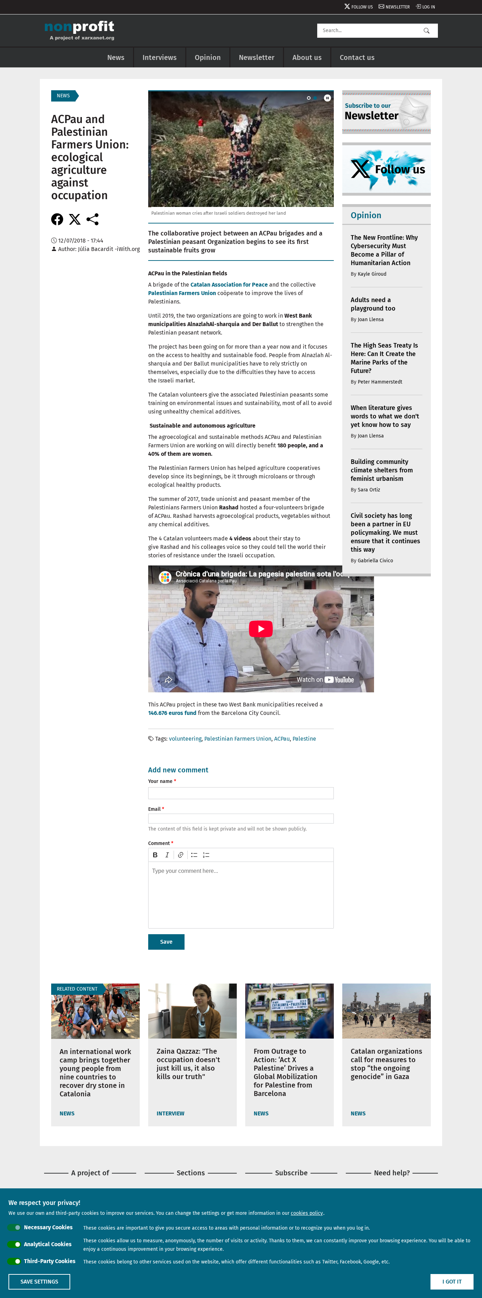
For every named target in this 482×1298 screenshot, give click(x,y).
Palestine (304, 738)
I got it (452, 1281)
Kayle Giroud (372, 274)
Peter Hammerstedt (380, 382)
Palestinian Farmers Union (237, 738)
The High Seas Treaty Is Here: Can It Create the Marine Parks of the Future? (384, 358)
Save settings (39, 1281)
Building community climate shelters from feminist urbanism (382, 470)
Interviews (160, 57)
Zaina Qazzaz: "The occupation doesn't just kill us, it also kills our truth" (188, 1064)
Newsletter (398, 7)
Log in (428, 7)
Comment (159, 843)
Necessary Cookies (48, 1227)
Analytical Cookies (48, 1244)
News (116, 57)
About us (307, 57)
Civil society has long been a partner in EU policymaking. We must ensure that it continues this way (385, 532)
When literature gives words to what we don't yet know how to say (385, 416)
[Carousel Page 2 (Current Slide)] (315, 98)
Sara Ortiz (369, 490)
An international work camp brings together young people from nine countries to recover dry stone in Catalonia (95, 1072)
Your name (160, 781)
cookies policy (307, 1213)
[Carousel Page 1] (309, 98)
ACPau (282, 738)
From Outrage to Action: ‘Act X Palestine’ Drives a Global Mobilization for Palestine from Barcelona (286, 1072)
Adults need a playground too (373, 304)
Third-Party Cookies (50, 1261)
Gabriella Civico (375, 561)
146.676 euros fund (172, 713)
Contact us (357, 57)
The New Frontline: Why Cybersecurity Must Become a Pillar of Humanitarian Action (384, 250)
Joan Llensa (371, 320)
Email (154, 809)
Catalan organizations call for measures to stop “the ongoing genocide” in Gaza (386, 1064)
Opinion (208, 57)
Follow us (362, 7)
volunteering (185, 738)
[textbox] (241, 895)
